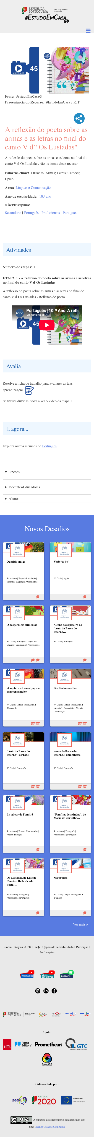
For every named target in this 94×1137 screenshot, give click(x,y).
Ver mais (79, 924)
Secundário (13, 212)
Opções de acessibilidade (57, 947)
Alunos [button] (14, 498)
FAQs (37, 947)
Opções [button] (14, 471)
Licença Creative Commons (50, 1126)
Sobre (8, 947)
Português (31, 212)
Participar (82, 947)
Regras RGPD (22, 947)
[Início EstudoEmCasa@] (45, 9)
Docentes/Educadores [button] (24, 487)
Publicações (47, 952)
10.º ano (45, 196)
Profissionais (51, 212)
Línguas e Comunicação (33, 187)
